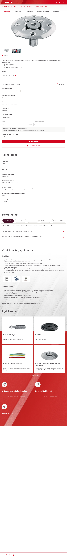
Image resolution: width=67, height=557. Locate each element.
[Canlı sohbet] (10, 555)
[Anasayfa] (8, 2)
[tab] (6, 11)
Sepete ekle (34, 141)
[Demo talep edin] (6, 555)
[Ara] (63, 2)
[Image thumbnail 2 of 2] (16, 50)
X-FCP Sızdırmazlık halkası (44, 335)
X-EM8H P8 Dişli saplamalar (13, 335)
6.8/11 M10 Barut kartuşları (12, 363)
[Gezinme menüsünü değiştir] (3, 2)
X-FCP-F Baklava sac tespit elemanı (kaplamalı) (47, 364)
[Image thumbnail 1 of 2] (6, 50)
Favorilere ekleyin (34, 145)
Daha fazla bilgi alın (8, 75)
